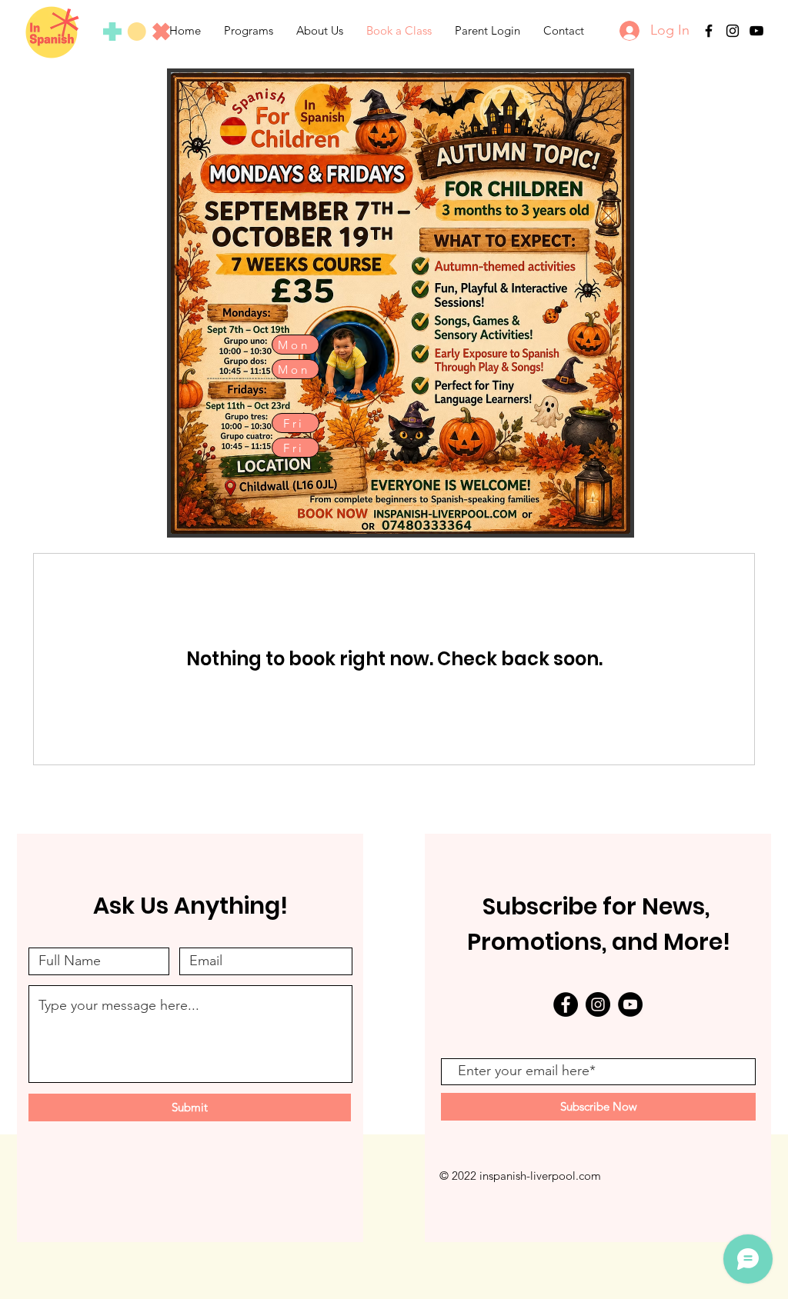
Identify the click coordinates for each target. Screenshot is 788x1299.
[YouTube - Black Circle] (630, 1004)
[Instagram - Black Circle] (598, 1004)
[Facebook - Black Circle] (565, 1004)
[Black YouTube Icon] (756, 30)
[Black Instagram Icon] (732, 30)
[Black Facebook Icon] (708, 30)
